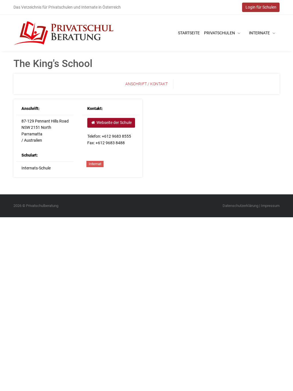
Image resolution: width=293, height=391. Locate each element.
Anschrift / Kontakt (146, 84)
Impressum (270, 206)
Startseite (189, 33)
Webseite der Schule (114, 122)
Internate (260, 33)
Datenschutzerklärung (240, 206)
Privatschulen (220, 33)
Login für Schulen (261, 7)
